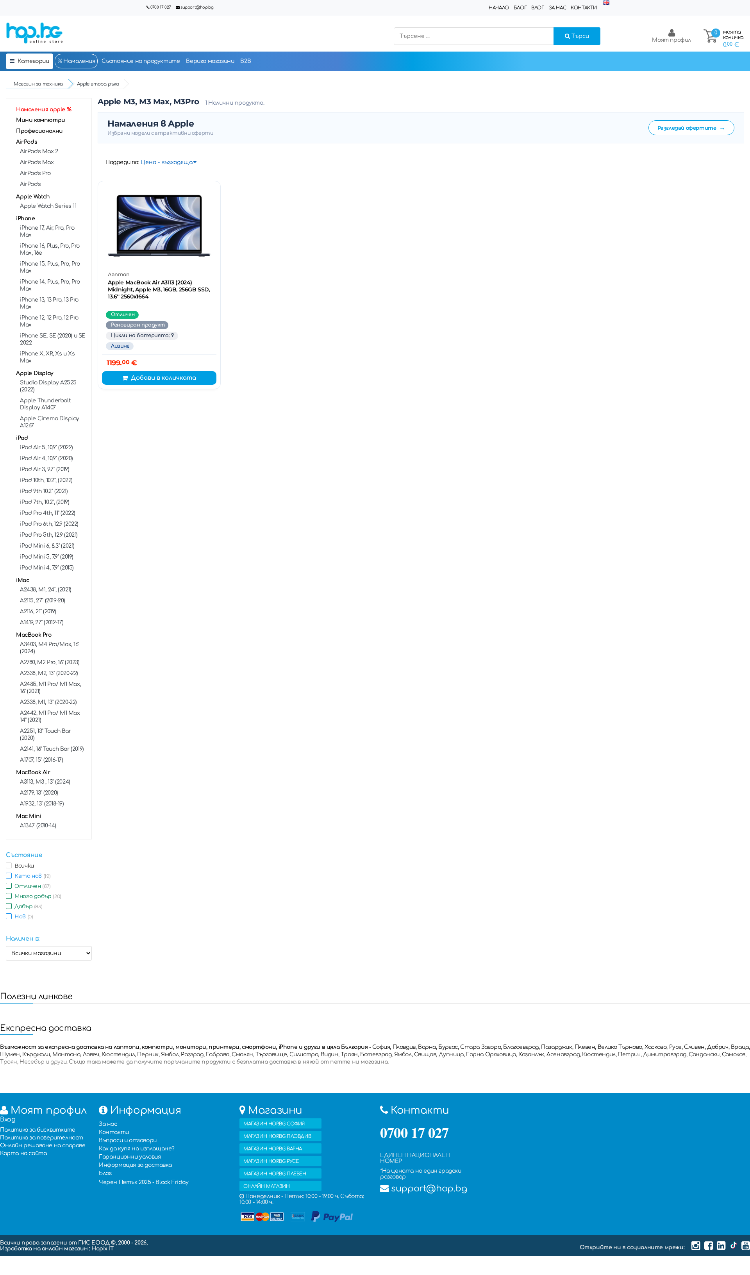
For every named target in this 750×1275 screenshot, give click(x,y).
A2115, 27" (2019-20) (42, 601)
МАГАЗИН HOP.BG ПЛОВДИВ (277, 1136)
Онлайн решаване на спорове (43, 1145)
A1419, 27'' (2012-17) (42, 622)
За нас (557, 8)
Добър (27, 906)
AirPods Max (37, 162)
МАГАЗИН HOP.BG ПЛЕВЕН (274, 1174)
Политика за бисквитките (37, 1130)
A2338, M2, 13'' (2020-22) (49, 673)
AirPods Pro (35, 173)
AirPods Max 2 (39, 151)
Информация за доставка (135, 1165)
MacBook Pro (34, 635)
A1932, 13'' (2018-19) (42, 804)
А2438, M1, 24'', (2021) (45, 590)
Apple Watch (33, 197)
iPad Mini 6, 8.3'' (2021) (47, 546)
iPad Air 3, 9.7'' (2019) (44, 469)
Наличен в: (22, 938)
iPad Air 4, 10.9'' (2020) (46, 458)
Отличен (31, 885)
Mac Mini (28, 816)
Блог (520, 8)
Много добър (36, 896)
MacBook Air (33, 772)
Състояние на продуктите (141, 61)
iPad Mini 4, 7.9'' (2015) (47, 568)
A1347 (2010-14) (38, 826)
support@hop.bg (196, 7)
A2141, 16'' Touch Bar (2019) (52, 749)
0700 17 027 (160, 7)
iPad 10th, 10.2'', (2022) (46, 480)
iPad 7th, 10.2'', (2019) (44, 502)
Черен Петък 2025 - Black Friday (144, 1182)
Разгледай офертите (691, 127)
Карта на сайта (23, 1153)
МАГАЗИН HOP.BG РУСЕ (270, 1161)
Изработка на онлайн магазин (44, 1249)
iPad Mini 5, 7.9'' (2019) (46, 557)
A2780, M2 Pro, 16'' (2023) (50, 662)
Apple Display (35, 373)
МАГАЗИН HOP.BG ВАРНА (272, 1149)
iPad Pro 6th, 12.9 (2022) (49, 524)
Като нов (31, 875)
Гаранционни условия (130, 1157)
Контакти (584, 8)
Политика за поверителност (41, 1138)
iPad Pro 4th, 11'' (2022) (47, 513)
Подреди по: (122, 162)
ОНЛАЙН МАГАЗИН (266, 1186)
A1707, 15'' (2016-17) (41, 760)
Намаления (78, 61)
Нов (22, 916)
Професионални (39, 131)
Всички (23, 865)
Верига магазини (210, 61)
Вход (7, 1119)
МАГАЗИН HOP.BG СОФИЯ (274, 1124)
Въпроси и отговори (128, 1140)
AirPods (26, 142)
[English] (606, 3)
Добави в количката (163, 378)
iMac (22, 580)
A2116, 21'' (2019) (38, 611)
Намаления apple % (43, 109)
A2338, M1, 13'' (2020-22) (48, 702)
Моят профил (671, 40)
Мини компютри (40, 120)
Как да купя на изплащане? (137, 1149)
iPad (22, 438)
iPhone (25, 218)
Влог (537, 8)
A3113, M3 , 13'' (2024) (45, 782)
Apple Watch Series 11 (48, 206)
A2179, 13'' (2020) (39, 793)
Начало (499, 8)
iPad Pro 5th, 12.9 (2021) (49, 535)
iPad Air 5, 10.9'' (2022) (46, 447)
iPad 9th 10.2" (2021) (44, 491)
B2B (245, 61)
